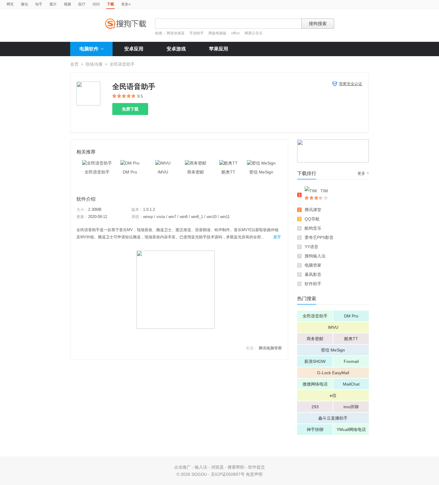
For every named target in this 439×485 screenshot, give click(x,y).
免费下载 (130, 109)
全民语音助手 (315, 316)
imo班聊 (351, 406)
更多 (126, 3)
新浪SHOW (315, 361)
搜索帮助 (236, 467)
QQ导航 (312, 219)
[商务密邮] (195, 163)
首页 (74, 64)
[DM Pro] (129, 163)
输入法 (201, 467)
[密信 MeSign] (261, 163)
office (236, 33)
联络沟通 (94, 64)
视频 (67, 4)
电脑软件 (89, 48)
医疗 (81, 4)
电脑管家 (313, 265)
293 (315, 406)
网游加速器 (176, 33)
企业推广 (182, 467)
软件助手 (313, 283)
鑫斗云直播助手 (333, 418)
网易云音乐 (254, 33)
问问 (96, 4)
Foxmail (351, 361)
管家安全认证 (350, 84)
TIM (324, 190)
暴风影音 (313, 274)
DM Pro (351, 316)
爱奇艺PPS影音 (319, 237)
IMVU (333, 327)
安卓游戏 (176, 48)
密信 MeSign (333, 350)
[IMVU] (163, 163)
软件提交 (256, 467)
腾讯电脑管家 (270, 348)
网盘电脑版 (217, 33)
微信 (24, 4)
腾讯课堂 (313, 209)
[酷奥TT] (228, 163)
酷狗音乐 (313, 228)
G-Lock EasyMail (333, 372)
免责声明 (254, 474)
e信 (333, 395)
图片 (53, 4)
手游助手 (197, 33)
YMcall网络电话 (351, 429)
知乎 (38, 4)
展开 (277, 237)
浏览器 (217, 467)
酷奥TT (351, 338)
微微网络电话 (315, 384)
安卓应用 (133, 48)
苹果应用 (218, 48)
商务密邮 (315, 338)
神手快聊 (315, 429)
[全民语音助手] (97, 163)
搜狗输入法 (315, 256)
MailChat (351, 384)
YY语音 (311, 246)
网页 (10, 4)
